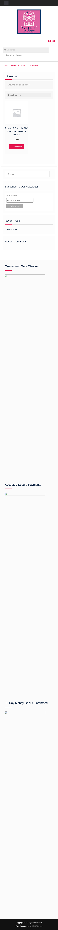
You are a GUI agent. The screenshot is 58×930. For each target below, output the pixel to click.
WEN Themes (37, 926)
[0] (53, 44)
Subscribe (11, 195)
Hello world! (12, 229)
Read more (18, 147)
